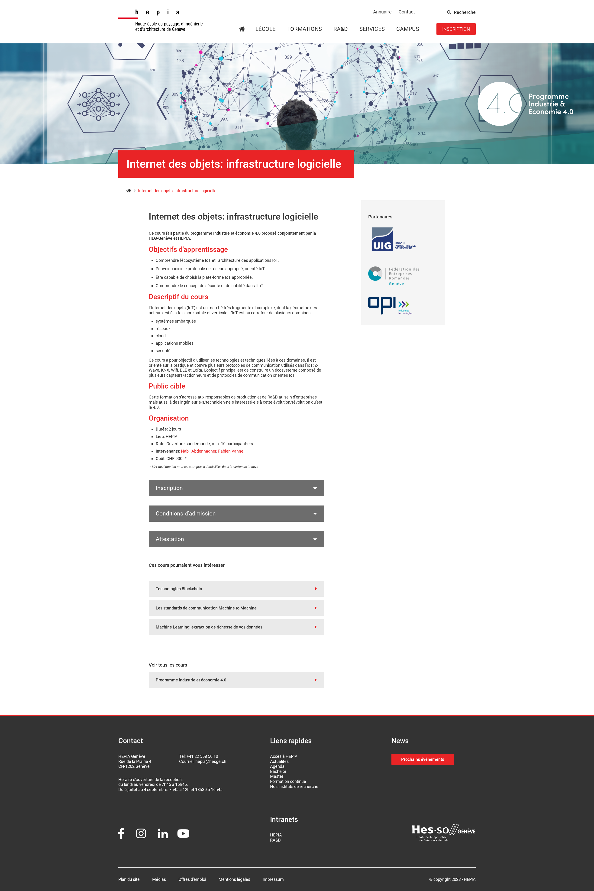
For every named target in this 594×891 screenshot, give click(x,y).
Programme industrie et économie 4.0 (191, 679)
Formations (304, 29)
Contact (407, 12)
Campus (407, 29)
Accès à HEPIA (283, 756)
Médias (159, 879)
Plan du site (129, 879)
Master (276, 776)
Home (247, 29)
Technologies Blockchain (179, 588)
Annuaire (382, 12)
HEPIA (128, 190)
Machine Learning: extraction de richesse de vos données (209, 627)
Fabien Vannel (231, 451)
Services (372, 29)
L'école (265, 29)
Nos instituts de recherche (294, 786)
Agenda (277, 766)
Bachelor (278, 771)
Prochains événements (422, 759)
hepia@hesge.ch (210, 761)
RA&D (275, 840)
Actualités (279, 761)
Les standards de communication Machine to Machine (206, 608)
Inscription (456, 29)
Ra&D (340, 29)
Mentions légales (234, 879)
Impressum (273, 879)
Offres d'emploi (192, 879)
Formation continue (288, 781)
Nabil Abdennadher (198, 451)
